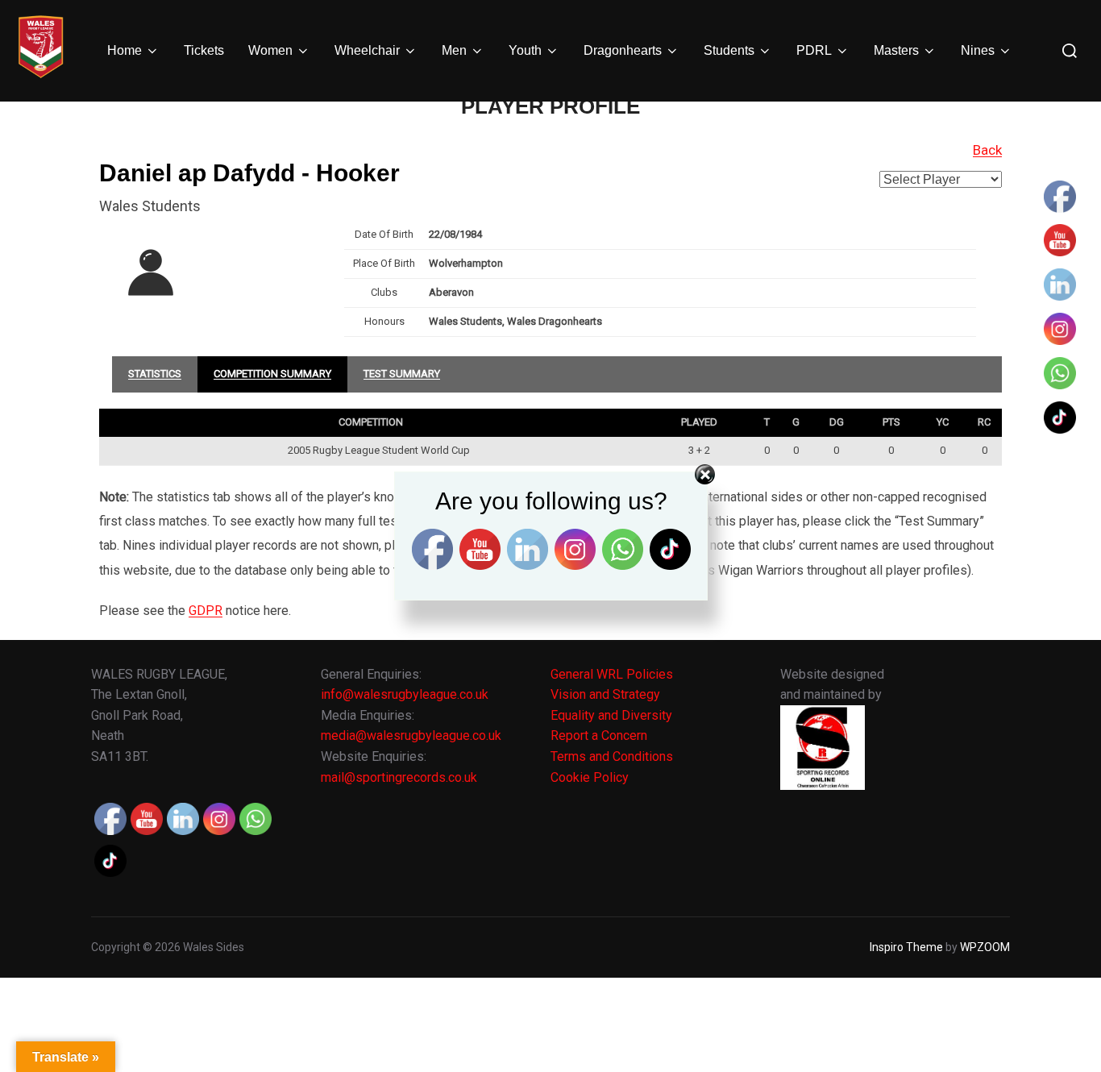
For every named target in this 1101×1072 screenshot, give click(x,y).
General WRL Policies (611, 674)
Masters (896, 50)
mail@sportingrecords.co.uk (399, 777)
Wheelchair (367, 50)
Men (454, 50)
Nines (978, 50)
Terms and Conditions (611, 756)
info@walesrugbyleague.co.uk (404, 694)
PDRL (814, 50)
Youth (525, 50)
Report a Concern (598, 735)
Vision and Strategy (605, 694)
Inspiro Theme (906, 947)
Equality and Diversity (611, 715)
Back (987, 150)
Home (124, 50)
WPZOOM (985, 947)
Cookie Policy (589, 777)
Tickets (204, 50)
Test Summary (402, 374)
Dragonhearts (623, 50)
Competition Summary (272, 374)
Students (729, 50)
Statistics (154, 374)
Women (270, 50)
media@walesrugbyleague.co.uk (411, 735)
